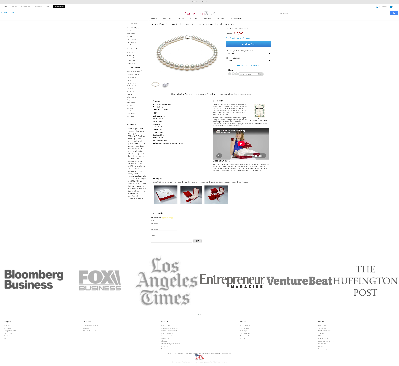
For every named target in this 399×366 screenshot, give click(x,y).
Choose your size (233, 58)
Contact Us (322, 328)
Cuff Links (130, 89)
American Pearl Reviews (90, 325)
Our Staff (7, 336)
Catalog (320, 346)
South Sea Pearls (132, 58)
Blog (47, 6)
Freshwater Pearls (132, 63)
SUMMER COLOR (236, 18)
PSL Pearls (130, 94)
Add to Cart (248, 44)
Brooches (130, 105)
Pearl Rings (130, 36)
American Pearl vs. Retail (169, 331)
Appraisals (164, 346)
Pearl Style (167, 18)
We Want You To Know (90, 331)
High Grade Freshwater (134, 71)
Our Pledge (165, 349)
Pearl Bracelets (131, 39)
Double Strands (131, 86)
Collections (207, 18)
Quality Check (165, 338)
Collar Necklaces (132, 97)
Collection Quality (133, 74)
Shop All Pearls (132, 24)
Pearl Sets (130, 45)
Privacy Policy (322, 349)
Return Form (322, 344)
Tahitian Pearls (131, 55)
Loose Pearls (131, 114)
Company (153, 18)
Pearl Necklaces (131, 31)
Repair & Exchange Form (326, 341)
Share (260, 74)
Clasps (129, 100)
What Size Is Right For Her (169, 328)
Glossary (164, 341)
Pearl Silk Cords (131, 83)
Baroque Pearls (131, 103)
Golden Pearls (131, 61)
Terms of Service (226, 353)
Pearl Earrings (131, 34)
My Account (38, 6)
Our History (8, 333)
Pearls (5, 6)
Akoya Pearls (130, 52)
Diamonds (14, 6)
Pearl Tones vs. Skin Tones (169, 333)
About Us (7, 325)
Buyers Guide (165, 325)
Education (193, 18)
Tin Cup (129, 80)
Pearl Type (180, 18)
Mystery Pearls (131, 91)
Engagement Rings (59, 6)
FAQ (319, 336)
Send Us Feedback (324, 331)
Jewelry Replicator (26, 6)
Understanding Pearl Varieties (170, 344)
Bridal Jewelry (131, 116)
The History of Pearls (168, 336)
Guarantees (86, 328)
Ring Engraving (323, 338)
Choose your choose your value (239, 50)
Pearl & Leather (131, 77)
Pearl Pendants (131, 42)
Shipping (321, 333)
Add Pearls (130, 108)
